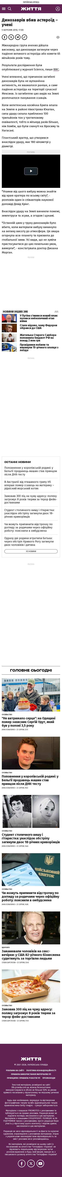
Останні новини (17, 462)
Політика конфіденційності (41, 1070)
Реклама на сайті (15, 1070)
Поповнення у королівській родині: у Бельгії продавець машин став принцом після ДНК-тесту (30, 471)
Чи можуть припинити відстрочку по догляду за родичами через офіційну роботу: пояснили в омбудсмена (28, 527)
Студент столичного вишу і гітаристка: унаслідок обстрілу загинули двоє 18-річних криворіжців (29, 513)
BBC (56, 69)
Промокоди (48, 1078)
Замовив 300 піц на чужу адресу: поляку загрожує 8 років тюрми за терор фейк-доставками (30, 499)
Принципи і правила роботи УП (23, 1078)
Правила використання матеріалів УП (31, 1074)
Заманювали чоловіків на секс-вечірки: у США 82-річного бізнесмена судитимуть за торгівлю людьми (31, 954)
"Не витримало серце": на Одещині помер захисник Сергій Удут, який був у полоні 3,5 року (28, 722)
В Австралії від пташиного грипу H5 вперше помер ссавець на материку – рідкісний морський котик (29, 485)
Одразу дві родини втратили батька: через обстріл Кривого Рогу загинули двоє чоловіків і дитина (29, 541)
